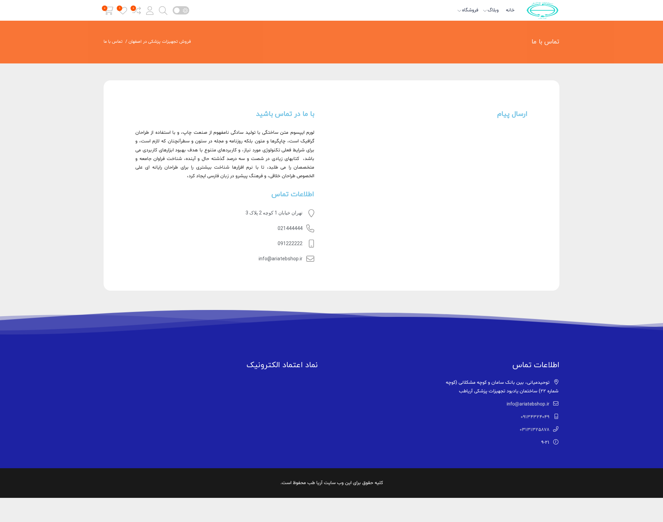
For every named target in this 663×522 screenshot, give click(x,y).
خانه (510, 10)
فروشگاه (470, 10)
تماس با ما (545, 42)
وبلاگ (493, 10)
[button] (150, 10)
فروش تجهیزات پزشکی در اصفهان (159, 42)
